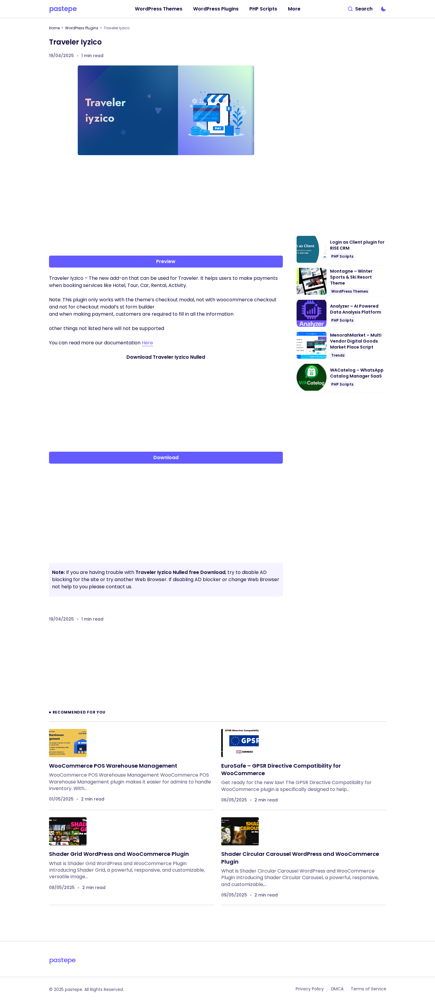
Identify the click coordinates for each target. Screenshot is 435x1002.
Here (147, 342)
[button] (360, 9)
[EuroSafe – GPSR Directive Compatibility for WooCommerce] (240, 743)
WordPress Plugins (81, 27)
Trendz (338, 355)
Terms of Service (368, 989)
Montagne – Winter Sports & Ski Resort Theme (351, 277)
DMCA (337, 989)
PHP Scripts (342, 256)
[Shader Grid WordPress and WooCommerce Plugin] (68, 831)
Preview (165, 261)
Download (165, 457)
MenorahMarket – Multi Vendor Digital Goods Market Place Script (355, 341)
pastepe (63, 8)
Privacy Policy (310, 989)
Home (54, 27)
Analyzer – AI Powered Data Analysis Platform (355, 309)
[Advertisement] (166, 206)
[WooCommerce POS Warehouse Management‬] (68, 743)
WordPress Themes (349, 291)
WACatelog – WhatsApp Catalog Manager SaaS (357, 373)
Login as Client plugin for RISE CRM (357, 245)
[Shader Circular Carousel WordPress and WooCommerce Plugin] (240, 831)
